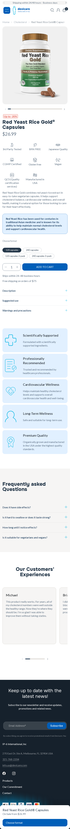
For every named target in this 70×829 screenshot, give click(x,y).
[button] (52, 10)
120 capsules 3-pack (15, 256)
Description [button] (9, 290)
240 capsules (32, 250)
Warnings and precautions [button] (16, 310)
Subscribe (56, 726)
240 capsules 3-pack (42, 256)
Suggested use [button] (10, 300)
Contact (7, 792)
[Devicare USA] (21, 10)
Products (7, 780)
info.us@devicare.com (14, 765)
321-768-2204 (10, 759)
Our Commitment (12, 786)
